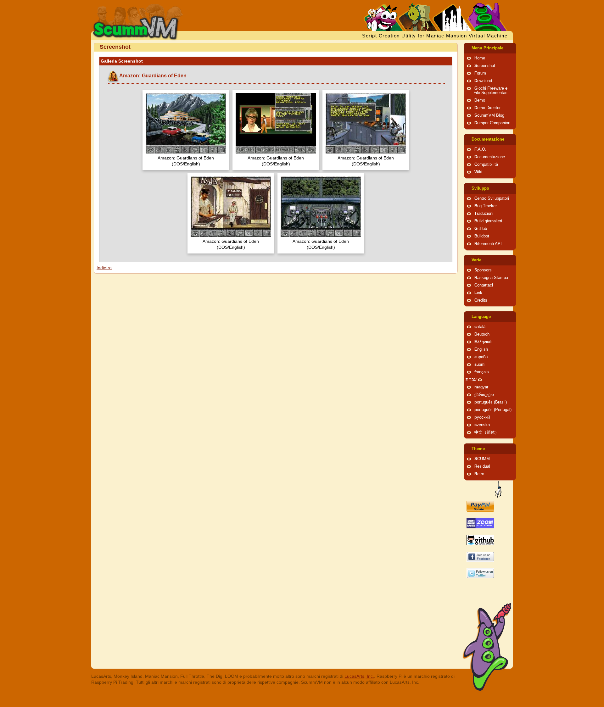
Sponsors (483, 270)
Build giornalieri (488, 221)
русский (482, 417)
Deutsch (481, 334)
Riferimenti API (488, 244)
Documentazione (488, 139)
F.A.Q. (480, 149)
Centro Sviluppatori (491, 198)
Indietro (104, 267)
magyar (481, 387)
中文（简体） (486, 432)
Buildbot (481, 236)
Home (479, 58)
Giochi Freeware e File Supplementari (490, 90)
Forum (480, 73)
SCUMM (482, 459)
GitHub (480, 228)
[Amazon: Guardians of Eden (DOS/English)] (186, 124)
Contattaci (483, 285)
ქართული (484, 394)
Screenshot (484, 66)
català (479, 327)
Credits (480, 300)
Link (478, 293)
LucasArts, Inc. (359, 676)
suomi (479, 364)
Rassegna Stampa (491, 278)
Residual (482, 466)
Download (483, 81)
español (481, 357)
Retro (479, 474)
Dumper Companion (492, 123)
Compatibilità (486, 164)
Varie (476, 260)
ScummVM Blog (489, 115)
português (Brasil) (490, 402)
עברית (471, 379)
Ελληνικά (483, 342)
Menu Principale (487, 48)
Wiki (478, 172)
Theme (478, 449)
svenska (482, 425)
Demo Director (487, 108)
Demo (479, 100)
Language (481, 317)
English (481, 349)
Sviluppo (480, 188)
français (481, 372)
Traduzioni (483, 213)
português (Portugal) (493, 410)
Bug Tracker (485, 206)
